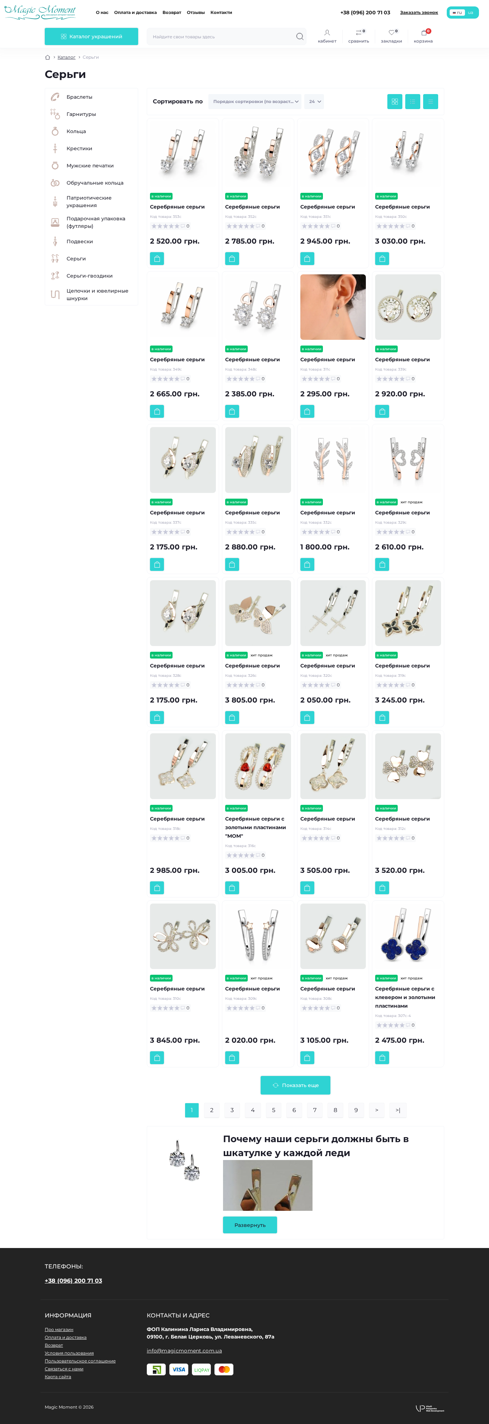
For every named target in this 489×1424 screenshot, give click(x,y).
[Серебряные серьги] (183, 154)
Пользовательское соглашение (80, 1361)
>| (398, 1110)
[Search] (300, 36)
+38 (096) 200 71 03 (73, 1280)
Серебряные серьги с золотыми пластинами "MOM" (255, 827)
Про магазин (59, 1329)
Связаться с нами (64, 1368)
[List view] (412, 101)
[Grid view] (394, 101)
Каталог (67, 57)
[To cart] (157, 258)
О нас (102, 12)
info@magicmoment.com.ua (184, 1350)
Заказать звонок (419, 12)
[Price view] (430, 101)
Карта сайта (58, 1376)
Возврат (172, 12)
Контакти (221, 12)
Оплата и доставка (135, 12)
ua (470, 12)
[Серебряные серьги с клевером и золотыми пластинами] (408, 936)
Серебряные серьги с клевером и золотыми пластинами (405, 997)
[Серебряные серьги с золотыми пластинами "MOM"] (258, 766)
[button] (430, 1408)
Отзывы (196, 12)
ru (459, 12)
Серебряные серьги (177, 207)
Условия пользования (69, 1353)
